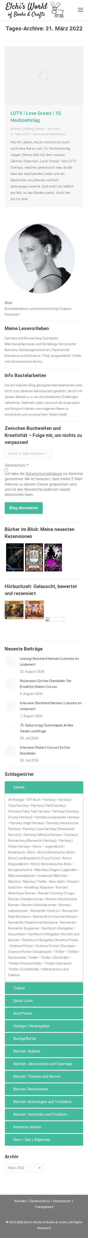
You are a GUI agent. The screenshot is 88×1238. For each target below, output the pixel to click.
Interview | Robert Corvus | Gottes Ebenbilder (45, 750)
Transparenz (44, 1207)
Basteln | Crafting (22, 129)
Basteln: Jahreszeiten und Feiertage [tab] (43, 1064)
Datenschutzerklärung (44, 474)
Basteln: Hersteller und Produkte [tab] (40, 1114)
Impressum (62, 1201)
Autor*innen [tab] (22, 1013)
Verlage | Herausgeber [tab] (31, 1026)
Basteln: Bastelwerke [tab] (30, 1089)
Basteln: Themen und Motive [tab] (37, 1076)
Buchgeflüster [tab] (24, 1038)
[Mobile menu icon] (80, 10)
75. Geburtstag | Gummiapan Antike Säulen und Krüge (46, 728)
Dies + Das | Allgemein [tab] (31, 1139)
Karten (39, 129)
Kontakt (21, 1201)
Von (53, 129)
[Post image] (10, 662)
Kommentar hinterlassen (49, 134)
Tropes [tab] (19, 988)
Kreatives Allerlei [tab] (27, 1127)
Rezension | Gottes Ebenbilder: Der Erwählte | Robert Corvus (46, 684)
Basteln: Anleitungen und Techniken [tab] (42, 1102)
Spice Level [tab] (23, 1000)
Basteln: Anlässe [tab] (26, 1051)
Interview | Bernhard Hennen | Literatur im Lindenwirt (51, 706)
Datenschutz (40, 1201)
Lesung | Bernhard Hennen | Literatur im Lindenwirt (49, 661)
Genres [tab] (19, 787)
